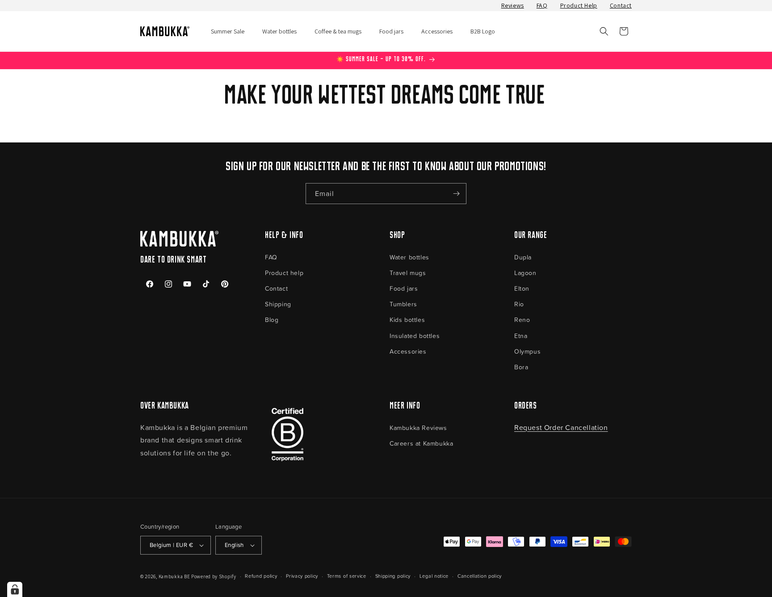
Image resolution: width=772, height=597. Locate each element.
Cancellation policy (479, 575)
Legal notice (434, 575)
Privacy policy (302, 575)
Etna (520, 335)
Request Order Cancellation (561, 427)
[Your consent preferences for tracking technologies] (14, 589)
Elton (521, 288)
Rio (519, 304)
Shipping (278, 304)
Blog (271, 319)
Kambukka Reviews (418, 427)
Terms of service (346, 575)
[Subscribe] (456, 193)
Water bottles (409, 257)
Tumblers (403, 304)
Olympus (527, 351)
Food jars (404, 288)
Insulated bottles (415, 335)
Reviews (512, 5)
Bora (521, 367)
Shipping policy (393, 575)
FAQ (542, 5)
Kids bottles (407, 319)
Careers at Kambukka (421, 443)
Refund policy (261, 575)
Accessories (408, 351)
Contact (621, 5)
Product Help (578, 5)
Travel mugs (408, 272)
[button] (604, 31)
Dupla (523, 257)
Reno (522, 319)
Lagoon (525, 272)
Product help (284, 272)
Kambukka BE (174, 576)
